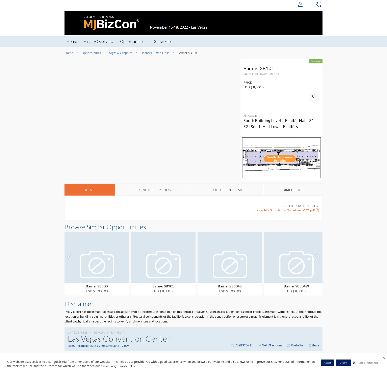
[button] (366, 363)
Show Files (163, 41)
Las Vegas (118, 332)
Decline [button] (343, 362)
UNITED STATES (77, 332)
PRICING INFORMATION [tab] (152, 190)
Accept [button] (327, 362)
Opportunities (132, 41)
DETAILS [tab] (89, 190)
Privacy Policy (127, 366)
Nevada (99, 332)
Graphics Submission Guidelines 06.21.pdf (286, 210)
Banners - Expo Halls (155, 52)
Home (72, 41)
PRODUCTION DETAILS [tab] (226, 190)
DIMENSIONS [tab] (293, 190)
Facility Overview (98, 41)
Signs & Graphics (120, 52)
